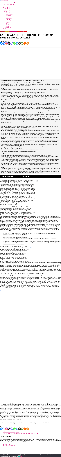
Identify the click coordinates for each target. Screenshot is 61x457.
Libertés (8, 19)
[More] (27, 43)
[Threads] (9, 43)
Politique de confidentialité (9, 445)
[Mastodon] (11, 43)
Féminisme (8, 15)
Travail (7, 26)
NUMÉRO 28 (6, 7)
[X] (19, 43)
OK (19, 456)
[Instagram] (6, 43)
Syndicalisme (9, 24)
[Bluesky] (1, 43)
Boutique (5, 28)
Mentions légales (7, 444)
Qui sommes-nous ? (7, 27)
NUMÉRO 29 (6, 8)
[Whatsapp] (14, 43)
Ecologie (8, 12)
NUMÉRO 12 (13, 31)
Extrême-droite (9, 14)
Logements (8, 20)
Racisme (8, 22)
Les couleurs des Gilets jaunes (11, 432)
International (9, 18)
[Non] (21, 456)
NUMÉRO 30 (6, 10)
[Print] (24, 43)
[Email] (22, 43)
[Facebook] (4, 43)
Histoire (8, 16)
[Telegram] (17, 43)
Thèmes (5, 11)
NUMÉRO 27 (6, 6)
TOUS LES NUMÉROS (9, 4)
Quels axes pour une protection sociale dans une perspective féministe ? (20, 433)
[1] (25, 218)
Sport (7, 23)
